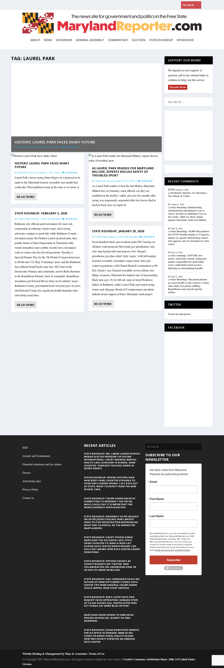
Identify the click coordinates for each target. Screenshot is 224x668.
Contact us (28, 498)
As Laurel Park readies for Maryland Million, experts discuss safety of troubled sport (123, 171)
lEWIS (171, 189)
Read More (25, 197)
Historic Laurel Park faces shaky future (55, 142)
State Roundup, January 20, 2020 (118, 231)
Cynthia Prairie (24, 218)
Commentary (118, 40)
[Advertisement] (193, 136)
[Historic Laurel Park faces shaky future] (47, 155)
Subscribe (173, 560)
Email (153, 481)
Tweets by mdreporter (179, 314)
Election (138, 40)
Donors (26, 472)
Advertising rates (31, 481)
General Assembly (90, 40)
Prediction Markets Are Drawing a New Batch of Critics (187, 194)
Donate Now (177, 87)
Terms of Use (96, 654)
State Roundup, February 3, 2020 (41, 213)
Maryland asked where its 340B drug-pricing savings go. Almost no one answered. (109, 617)
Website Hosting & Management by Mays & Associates (55, 654)
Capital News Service (27, 146)
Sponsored (185, 40)
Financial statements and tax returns (42, 464)
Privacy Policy (30, 489)
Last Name (157, 516)
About (35, 40)
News (48, 40)
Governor (64, 40)
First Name (157, 499)
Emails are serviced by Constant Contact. (172, 550)
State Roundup (161, 40)
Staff (25, 447)
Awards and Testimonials (36, 456)
